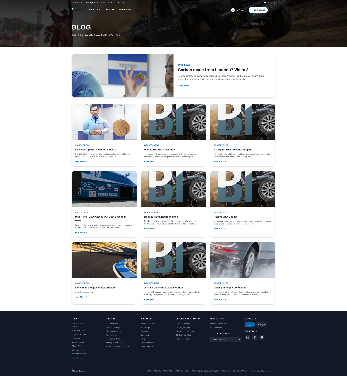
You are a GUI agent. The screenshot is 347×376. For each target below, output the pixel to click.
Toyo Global (77, 2)
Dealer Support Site (218, 324)
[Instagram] (247, 337)
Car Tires (75, 327)
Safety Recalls (147, 346)
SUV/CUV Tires (78, 330)
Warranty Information (185, 331)
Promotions (124, 10)
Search (121, 2)
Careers (144, 331)
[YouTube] (262, 337)
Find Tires (94, 10)
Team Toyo (145, 327)
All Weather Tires (79, 354)
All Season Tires (78, 342)
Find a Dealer (258, 10)
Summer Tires (78, 350)
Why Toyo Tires (91, 2)
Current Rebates (183, 324)
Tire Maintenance (113, 331)
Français (261, 324)
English (250, 324)
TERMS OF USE (182, 371)
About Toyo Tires (148, 324)
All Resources (112, 324)
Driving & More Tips (114, 342)
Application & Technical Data (118, 346)
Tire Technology (113, 327)
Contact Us (145, 335)
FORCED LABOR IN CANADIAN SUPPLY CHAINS (210, 371)
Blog (143, 339)
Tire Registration (183, 327)
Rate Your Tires (182, 339)
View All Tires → (78, 358)
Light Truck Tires (79, 334)
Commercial (106, 2)
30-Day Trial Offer (183, 335)
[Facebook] (255, 337)
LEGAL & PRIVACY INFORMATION (160, 371)
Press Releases (147, 342)
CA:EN (269, 2)
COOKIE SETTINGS (240, 371)
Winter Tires (77, 346)
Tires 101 (109, 10)
